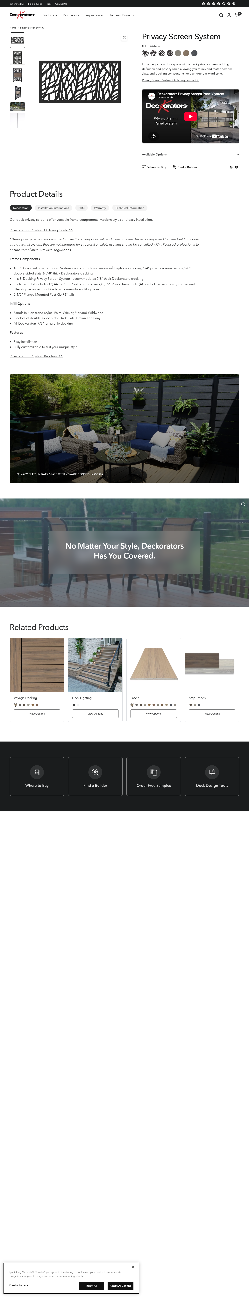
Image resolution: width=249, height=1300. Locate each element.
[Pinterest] (223, 3)
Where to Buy (17, 3)
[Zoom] (124, 38)
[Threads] (218, 3)
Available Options (154, 154)
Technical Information (129, 208)
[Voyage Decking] (37, 665)
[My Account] (229, 15)
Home (13, 27)
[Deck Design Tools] (212, 776)
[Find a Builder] (95, 776)
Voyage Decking (25, 698)
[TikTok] (228, 3)
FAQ (81, 208)
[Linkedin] (233, 3)
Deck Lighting (82, 698)
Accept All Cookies (120, 1285)
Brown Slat (186, 53)
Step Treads (197, 698)
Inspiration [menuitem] (92, 15)
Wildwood (145, 53)
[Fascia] (154, 665)
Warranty (100, 208)
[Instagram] (208, 3)
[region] (71, 1278)
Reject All (91, 1285)
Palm (153, 53)
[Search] (221, 15)
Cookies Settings (18, 1285)
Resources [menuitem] (70, 15)
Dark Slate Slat (194, 53)
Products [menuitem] (48, 15)
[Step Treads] (212, 665)
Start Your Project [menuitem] (120, 15)
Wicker (162, 53)
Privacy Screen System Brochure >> (36, 356)
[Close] (133, 1267)
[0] (236, 15)
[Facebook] (203, 3)
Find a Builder (35, 3)
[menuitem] (18, 4)
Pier (170, 53)
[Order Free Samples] (154, 776)
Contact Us (61, 3)
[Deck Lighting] (95, 665)
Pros (49, 3)
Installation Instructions (53, 208)
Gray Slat (178, 53)
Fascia (135, 698)
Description (21, 208)
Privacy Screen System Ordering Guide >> (170, 80)
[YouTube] (213, 3)
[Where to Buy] (37, 776)
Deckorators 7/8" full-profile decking (45, 323)
